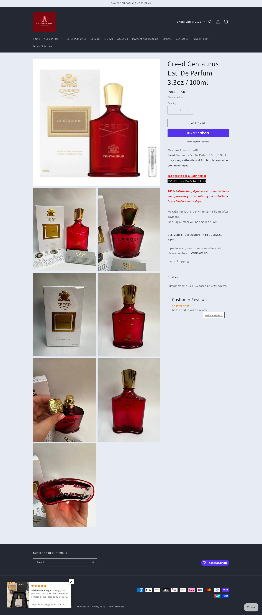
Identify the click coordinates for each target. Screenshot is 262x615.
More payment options (198, 141)
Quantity (172, 103)
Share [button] (175, 277)
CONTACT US (199, 253)
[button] (52, 39)
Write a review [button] (214, 315)
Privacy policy (98, 606)
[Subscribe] (93, 562)
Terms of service (116, 606)
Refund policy (82, 606)
